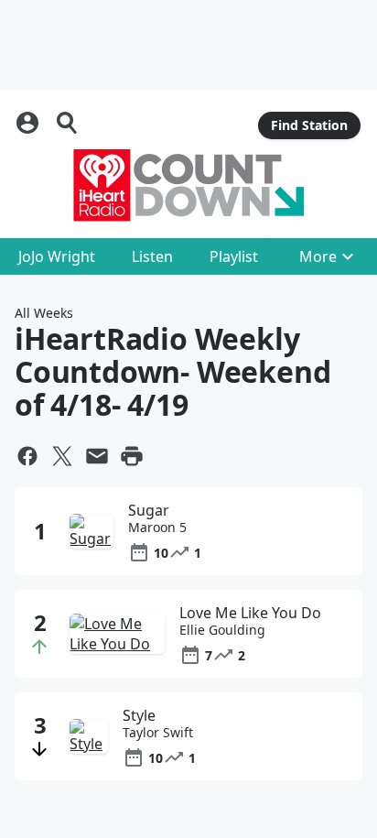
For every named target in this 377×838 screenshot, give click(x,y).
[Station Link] (188, 185)
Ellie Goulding (222, 630)
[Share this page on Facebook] (27, 456)
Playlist (234, 256)
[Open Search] (68, 123)
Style (139, 715)
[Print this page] (132, 456)
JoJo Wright (56, 256)
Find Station (309, 125)
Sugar (148, 510)
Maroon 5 (157, 527)
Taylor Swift (158, 732)
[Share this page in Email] (97, 456)
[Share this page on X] (62, 456)
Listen (152, 256)
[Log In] (29, 123)
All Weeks (44, 312)
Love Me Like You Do (250, 613)
